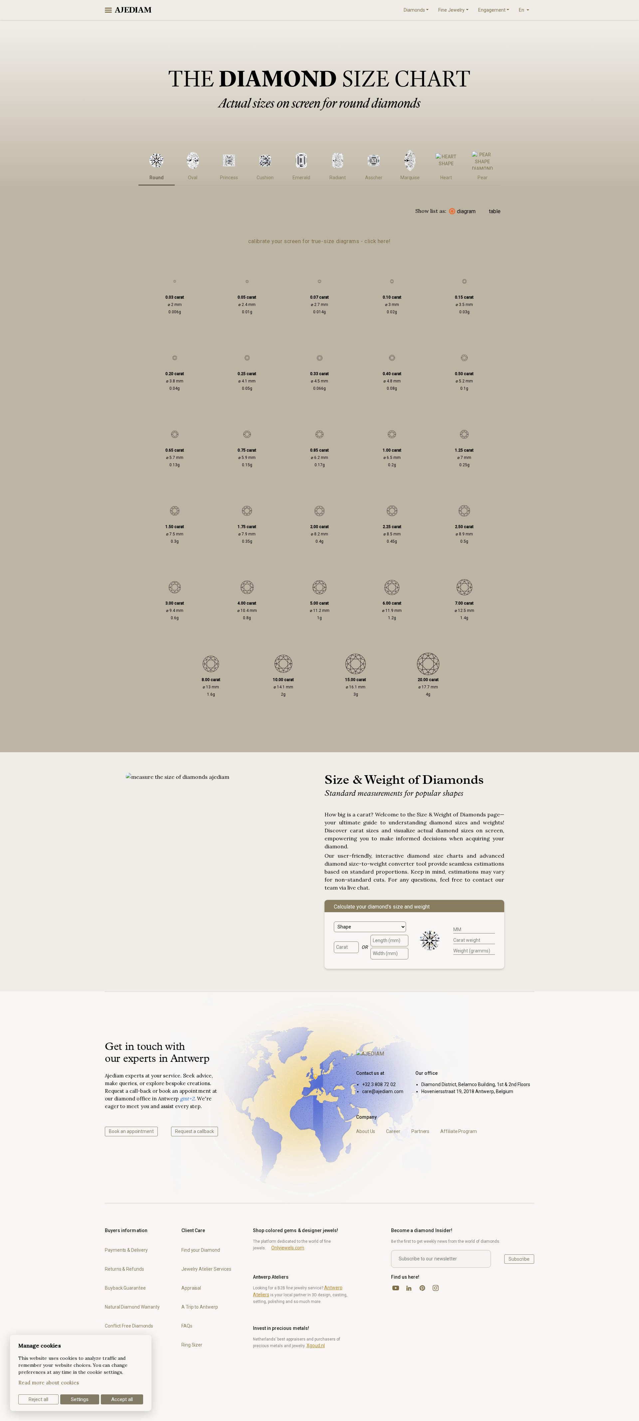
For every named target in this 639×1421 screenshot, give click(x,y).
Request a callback (194, 1131)
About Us (365, 1131)
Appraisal (191, 1288)
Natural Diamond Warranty (132, 1307)
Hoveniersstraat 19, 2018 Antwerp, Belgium (467, 1091)
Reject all (38, 1399)
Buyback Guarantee (125, 1288)
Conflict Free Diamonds (129, 1326)
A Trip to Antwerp (199, 1307)
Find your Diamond (200, 1250)
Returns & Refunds (124, 1269)
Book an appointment (131, 1131)
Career (393, 1131)
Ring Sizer (191, 1345)
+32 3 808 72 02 (379, 1084)
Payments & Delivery (126, 1250)
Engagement (492, 10)
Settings (80, 1399)
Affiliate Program (458, 1131)
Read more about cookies (48, 1382)
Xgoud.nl (316, 1345)
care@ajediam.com (382, 1091)
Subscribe (519, 1259)
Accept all (122, 1399)
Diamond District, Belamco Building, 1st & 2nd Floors (475, 1084)
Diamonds (414, 10)
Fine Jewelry (451, 10)
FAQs (186, 1326)
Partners (420, 1131)
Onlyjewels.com (287, 1247)
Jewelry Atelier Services (206, 1269)
